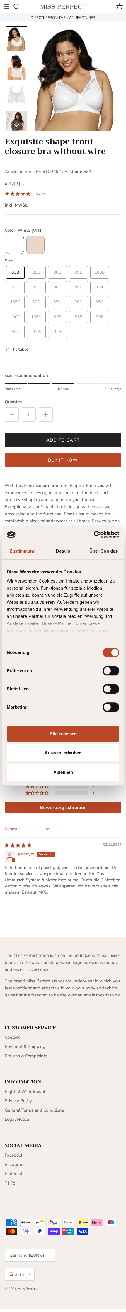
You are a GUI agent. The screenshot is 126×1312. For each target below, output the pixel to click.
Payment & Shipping (25, 1046)
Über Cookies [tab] (103, 550)
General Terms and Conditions (34, 1110)
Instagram (15, 1164)
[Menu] (6, 6)
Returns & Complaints (26, 1056)
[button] (16, 38)
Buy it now (63, 460)
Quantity (13, 402)
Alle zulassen (63, 733)
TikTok (11, 1183)
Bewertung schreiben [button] (63, 807)
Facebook (14, 1155)
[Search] (19, 6)
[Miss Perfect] (63, 6)
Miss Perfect (27, 1288)
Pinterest (13, 1174)
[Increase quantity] (46, 414)
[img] (18, 845)
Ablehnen (63, 772)
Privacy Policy (18, 1101)
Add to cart (63, 440)
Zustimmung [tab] (23, 550)
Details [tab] (63, 550)
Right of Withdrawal (25, 1092)
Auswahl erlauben (63, 752)
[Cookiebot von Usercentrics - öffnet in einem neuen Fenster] (93, 534)
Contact (12, 1037)
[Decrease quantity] (12, 414)
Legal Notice (17, 1119)
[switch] (111, 670)
